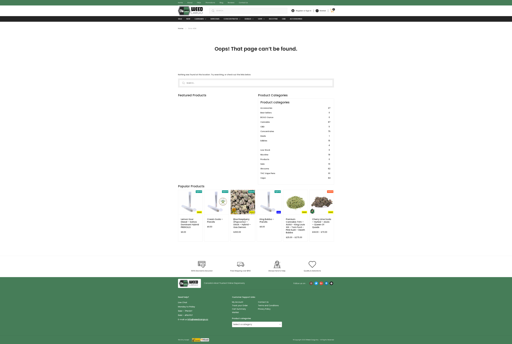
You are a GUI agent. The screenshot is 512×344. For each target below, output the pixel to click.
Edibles (248, 19)
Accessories (296, 19)
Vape (260, 19)
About (189, 2)
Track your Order (240, 305)
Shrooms (214, 19)
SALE (180, 19)
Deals (295, 136)
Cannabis (199, 19)
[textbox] (257, 324)
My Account (237, 302)
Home (180, 2)
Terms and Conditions (268, 305)
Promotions (210, 2)
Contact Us (243, 2)
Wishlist (235, 312)
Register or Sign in (303, 10)
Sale (295, 164)
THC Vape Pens (295, 173)
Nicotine (273, 19)
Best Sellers (295, 112)
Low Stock (295, 150)
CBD (284, 19)
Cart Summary (239, 309)
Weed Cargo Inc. (312, 340)
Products (295, 159)
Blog (221, 2)
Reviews (231, 2)
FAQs (199, 2)
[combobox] (248, 11)
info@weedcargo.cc (197, 319)
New (188, 19)
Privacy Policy (264, 309)
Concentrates (231, 19)
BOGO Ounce (295, 117)
